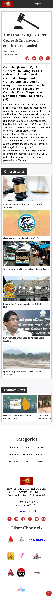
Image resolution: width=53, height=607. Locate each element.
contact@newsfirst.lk (26, 511)
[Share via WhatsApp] (41, 59)
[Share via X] (34, 59)
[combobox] (40, 4)
